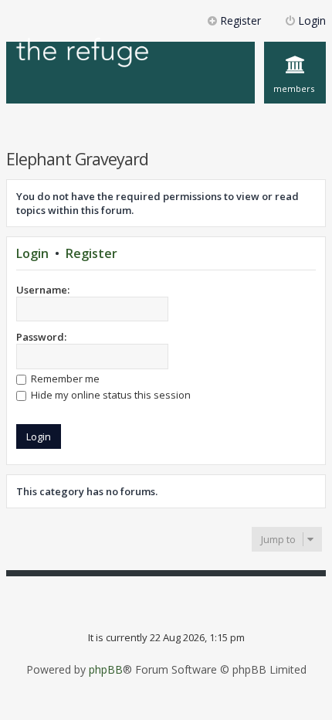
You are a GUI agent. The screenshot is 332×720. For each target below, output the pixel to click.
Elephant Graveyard (77, 159)
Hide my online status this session (110, 395)
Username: (42, 290)
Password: (41, 337)
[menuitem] (295, 73)
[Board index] (82, 54)
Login (32, 253)
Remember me (64, 378)
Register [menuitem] (240, 20)
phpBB (106, 670)
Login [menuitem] (312, 20)
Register (91, 253)
